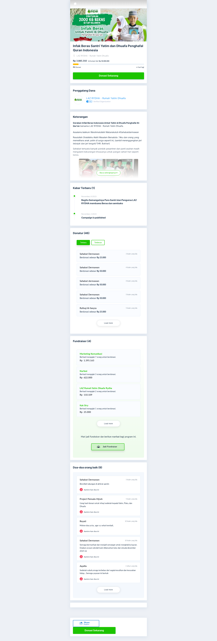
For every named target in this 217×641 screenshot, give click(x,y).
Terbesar (98, 242)
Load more (108, 323)
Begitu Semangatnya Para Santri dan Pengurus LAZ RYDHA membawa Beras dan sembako (109, 202)
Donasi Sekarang (108, 75)
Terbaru (83, 242)
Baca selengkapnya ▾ (108, 174)
